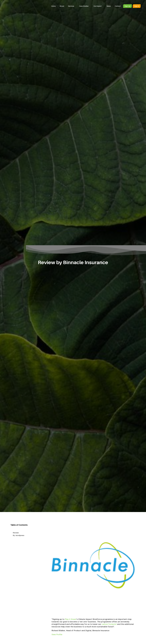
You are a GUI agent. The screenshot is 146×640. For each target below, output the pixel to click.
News (109, 6)
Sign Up (127, 6)
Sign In (136, 6)
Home (53, 6)
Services (71, 6)
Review (16, 533)
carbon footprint (109, 624)
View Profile (57, 634)
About (62, 6)
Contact (118, 6)
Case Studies (83, 6)
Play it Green (70, 619)
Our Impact (97, 6)
